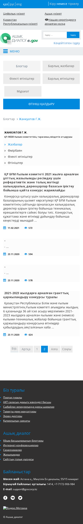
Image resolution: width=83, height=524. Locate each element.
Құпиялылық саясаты (16, 420)
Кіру (53, 4)
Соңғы (66, 349)
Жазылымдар (11, 454)
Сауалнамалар (12, 450)
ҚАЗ (5, 4)
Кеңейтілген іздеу (67, 43)
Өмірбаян (15, 150)
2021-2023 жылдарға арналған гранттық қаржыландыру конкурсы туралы (36, 295)
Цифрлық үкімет (14, 13)
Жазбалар (15, 144)
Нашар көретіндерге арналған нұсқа (60, 22)
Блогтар (22, 66)
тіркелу (73, 4)
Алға (54, 349)
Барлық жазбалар (61, 66)
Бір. (14, 348)
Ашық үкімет (53, 13)
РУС (12, 4)
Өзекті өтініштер (22, 79)
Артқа (26, 349)
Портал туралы (12, 397)
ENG (19, 4)
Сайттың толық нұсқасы (18, 459)
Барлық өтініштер (61, 79)
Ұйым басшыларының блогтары (23, 440)
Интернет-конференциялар (20, 445)
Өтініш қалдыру (41, 104)
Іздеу (73, 34)
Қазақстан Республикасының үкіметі (20, 22)
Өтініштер (15, 163)
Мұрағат (23, 91)
